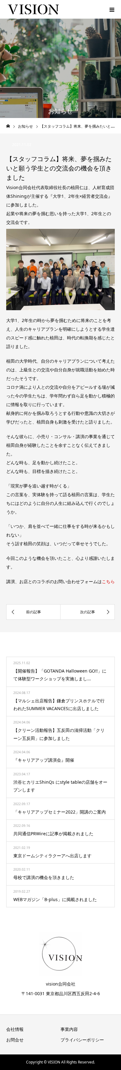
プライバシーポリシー (82, 1040)
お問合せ (15, 1040)
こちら (108, 581)
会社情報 (15, 1029)
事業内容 (69, 1029)
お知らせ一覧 (92, 650)
